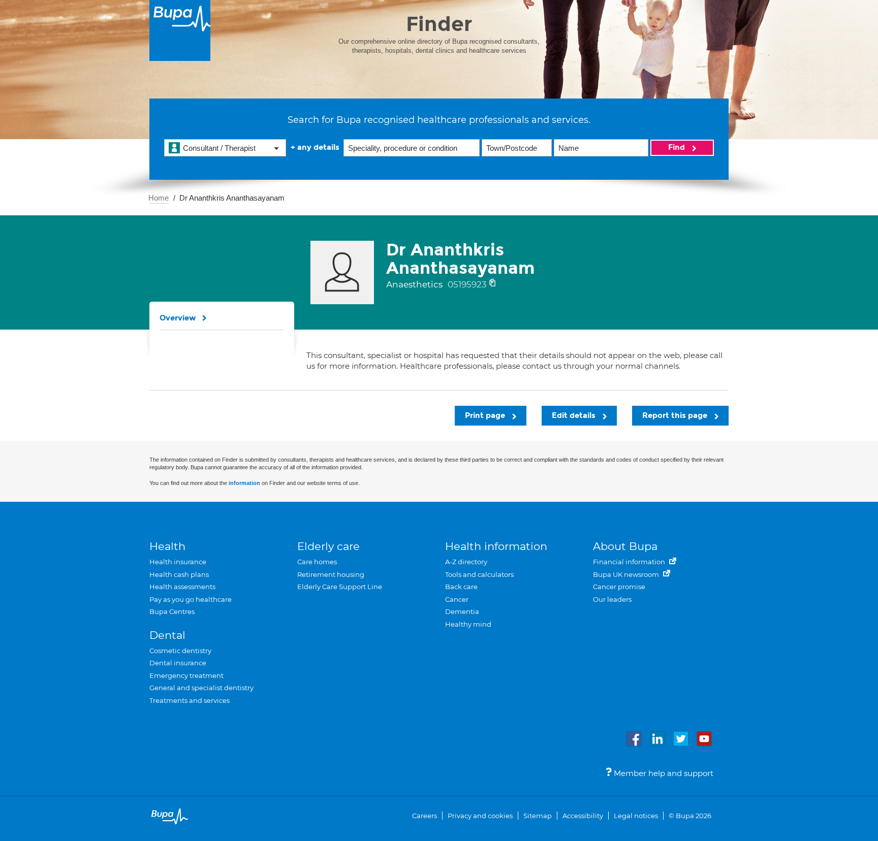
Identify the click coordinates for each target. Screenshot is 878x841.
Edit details (575, 415)
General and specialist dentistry (201, 688)
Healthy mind (468, 624)
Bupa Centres (172, 611)
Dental (167, 635)
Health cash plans (179, 574)
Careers (424, 816)
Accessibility (582, 816)
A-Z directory (466, 562)
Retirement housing (330, 574)
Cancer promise (619, 587)
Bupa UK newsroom (627, 574)
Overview (178, 317)
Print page (486, 415)
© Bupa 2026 (690, 816)
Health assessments (182, 587)
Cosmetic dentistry (180, 650)
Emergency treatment (186, 675)
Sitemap (537, 816)
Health (167, 546)
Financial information (630, 562)
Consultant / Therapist (219, 148)
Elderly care (328, 546)
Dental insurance (177, 663)
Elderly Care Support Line (339, 587)
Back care (461, 587)
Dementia (462, 611)
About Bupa (625, 546)
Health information (496, 546)
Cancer (456, 599)
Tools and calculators (479, 574)
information (244, 483)
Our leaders (612, 599)
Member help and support (662, 773)
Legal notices (636, 816)
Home (158, 197)
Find (677, 147)
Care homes (317, 562)
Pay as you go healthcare (190, 599)
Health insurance (177, 562)
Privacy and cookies (480, 816)
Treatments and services (189, 700)
